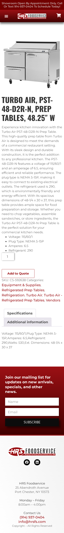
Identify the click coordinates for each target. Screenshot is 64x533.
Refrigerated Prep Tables (23, 290)
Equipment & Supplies (21, 285)
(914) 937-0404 (32, 517)
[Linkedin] (37, 462)
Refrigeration (13, 295)
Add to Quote (18, 273)
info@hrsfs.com (32, 522)
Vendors (53, 300)
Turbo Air (34, 295)
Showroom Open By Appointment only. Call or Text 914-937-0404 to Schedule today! (32, 5)
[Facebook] (27, 462)
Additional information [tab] (27, 322)
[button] (6, 16)
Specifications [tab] (20, 313)
